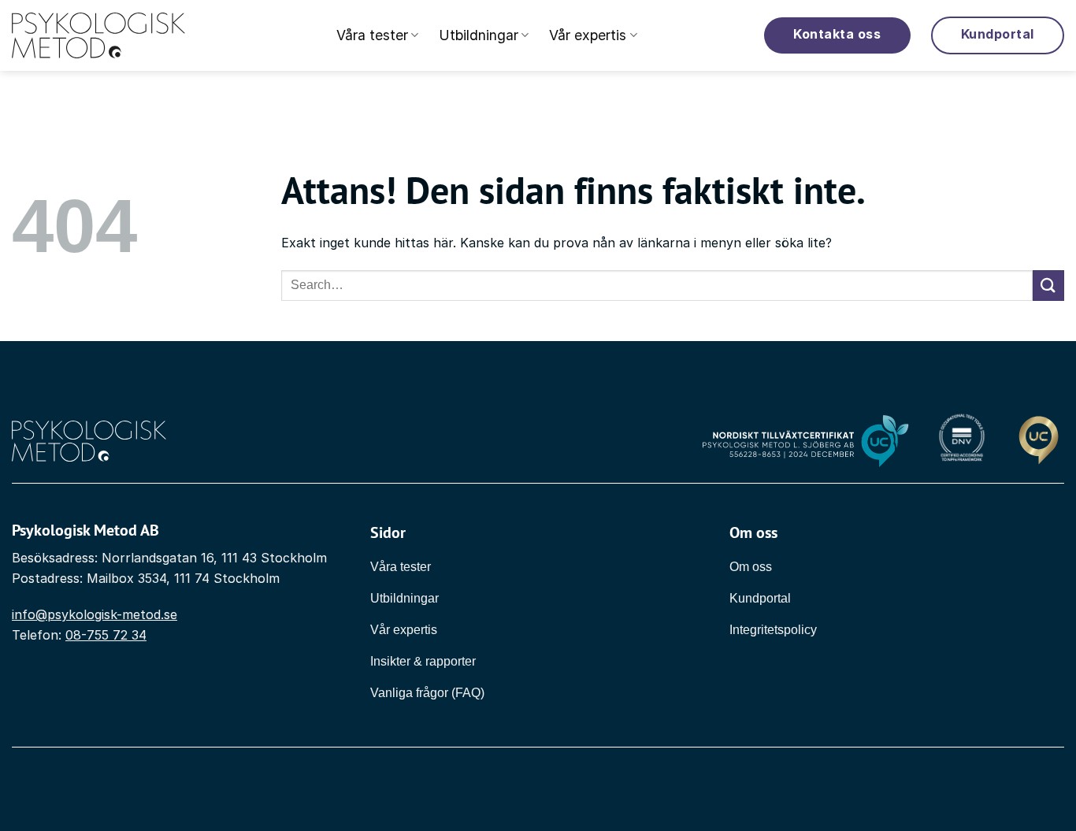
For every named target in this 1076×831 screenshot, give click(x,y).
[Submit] (1048, 285)
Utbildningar (478, 35)
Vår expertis (587, 35)
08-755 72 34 (106, 635)
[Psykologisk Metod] (98, 36)
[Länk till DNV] (961, 441)
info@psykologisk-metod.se (94, 614)
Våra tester (372, 35)
